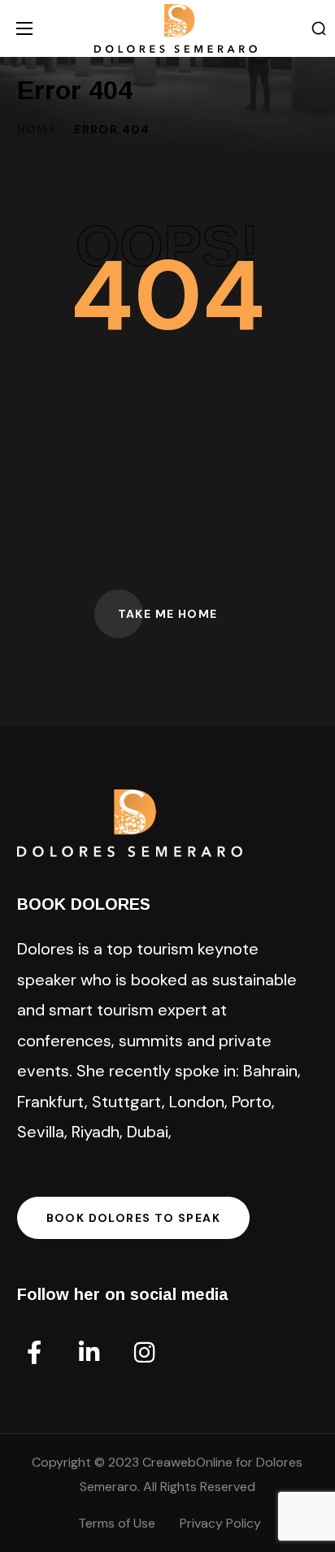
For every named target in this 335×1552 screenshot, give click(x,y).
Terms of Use (116, 1523)
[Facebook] (34, 1352)
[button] (318, 28)
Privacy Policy (220, 1523)
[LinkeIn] (89, 1352)
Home (37, 129)
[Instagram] (144, 1352)
